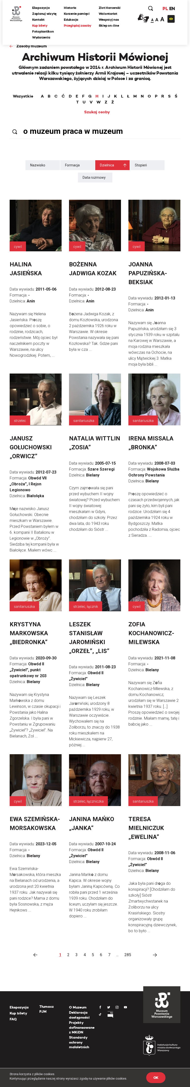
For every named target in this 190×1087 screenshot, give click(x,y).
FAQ (13, 1019)
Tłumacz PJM (46, 1009)
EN (172, 8)
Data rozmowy (94, 177)
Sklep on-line (109, 25)
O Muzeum (78, 1007)
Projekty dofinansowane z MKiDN (82, 1027)
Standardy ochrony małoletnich (79, 1042)
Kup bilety (39, 25)
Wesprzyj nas (109, 20)
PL (165, 8)
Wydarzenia (41, 37)
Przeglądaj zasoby (77, 25)
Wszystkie (23, 96)
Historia (70, 8)
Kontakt (38, 20)
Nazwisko (37, 165)
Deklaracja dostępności (79, 1015)
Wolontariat (108, 14)
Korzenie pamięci (77, 14)
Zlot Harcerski (109, 8)
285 (127, 954)
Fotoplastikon (43, 31)
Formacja (72, 165)
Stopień (141, 165)
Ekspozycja (40, 8)
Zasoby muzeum (31, 46)
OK (155, 1077)
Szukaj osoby (97, 112)
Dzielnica (107, 165)
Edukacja (71, 20)
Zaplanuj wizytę (44, 14)
